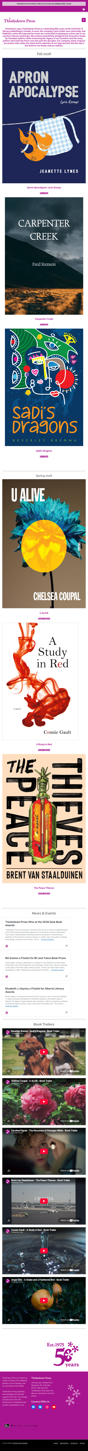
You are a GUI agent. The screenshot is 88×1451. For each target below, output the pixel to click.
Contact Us (74, 1443)
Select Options (44, 619)
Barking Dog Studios (20, 1443)
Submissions (64, 1443)
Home (56, 1443)
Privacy (82, 1443)
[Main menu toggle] (84, 20)
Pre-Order (44, 193)
